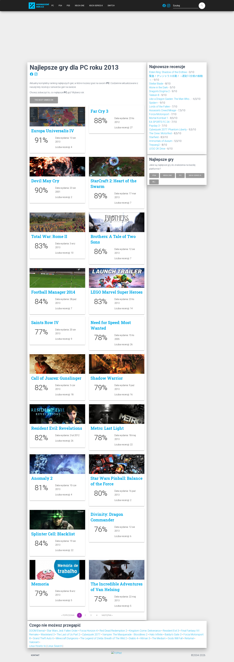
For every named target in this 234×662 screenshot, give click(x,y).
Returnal (189, 638)
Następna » (107, 615)
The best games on (44, 100)
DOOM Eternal (37, 630)
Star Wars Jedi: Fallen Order (62, 630)
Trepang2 (154, 144)
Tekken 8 (154, 95)
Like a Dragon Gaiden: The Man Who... (170, 98)
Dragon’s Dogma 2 (159, 91)
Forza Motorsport (159, 114)
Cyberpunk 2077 (91, 634)
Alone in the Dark (158, 87)
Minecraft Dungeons (67, 638)
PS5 (68, 5)
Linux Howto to (37, 645)
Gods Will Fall (175, 638)
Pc (180, 175)
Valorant (34, 642)
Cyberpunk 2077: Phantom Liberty (168, 129)
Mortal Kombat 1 (158, 118)
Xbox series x (195, 175)
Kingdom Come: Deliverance (145, 630)
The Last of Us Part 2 (69, 634)
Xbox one (167, 175)
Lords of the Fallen (159, 106)
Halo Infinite (156, 634)
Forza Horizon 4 (89, 630)
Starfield (154, 137)
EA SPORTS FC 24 (159, 121)
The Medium (159, 638)
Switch (111, 5)
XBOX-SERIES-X (96, 5)
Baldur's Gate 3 (173, 634)
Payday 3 (154, 125)
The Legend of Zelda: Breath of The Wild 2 (104, 638)
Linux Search (55, 645)
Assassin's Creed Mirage (162, 110)
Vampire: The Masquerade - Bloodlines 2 (125, 634)
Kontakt (35, 655)
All (154, 182)
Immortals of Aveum (160, 141)
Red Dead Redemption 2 (114, 630)
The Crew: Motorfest (160, 133)
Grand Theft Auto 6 (43, 638)
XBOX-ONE (79, 5)
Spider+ (153, 102)
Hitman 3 (145, 638)
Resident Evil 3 (171, 630)
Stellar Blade (156, 83)
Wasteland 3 (48, 634)
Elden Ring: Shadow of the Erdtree (168, 72)
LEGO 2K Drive (157, 148)
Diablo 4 (134, 638)
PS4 (60, 5)
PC (52, 5)
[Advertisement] (117, 36)
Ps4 (154, 175)
